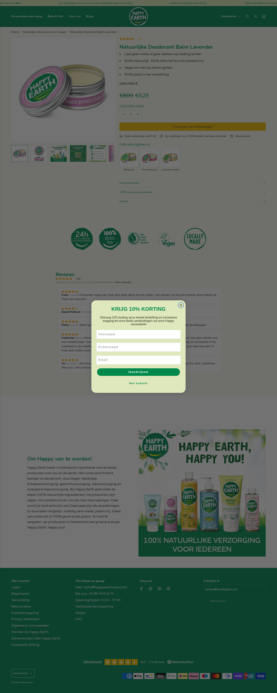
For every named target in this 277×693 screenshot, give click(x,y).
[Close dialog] (181, 305)
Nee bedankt (138, 383)
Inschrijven (138, 372)
